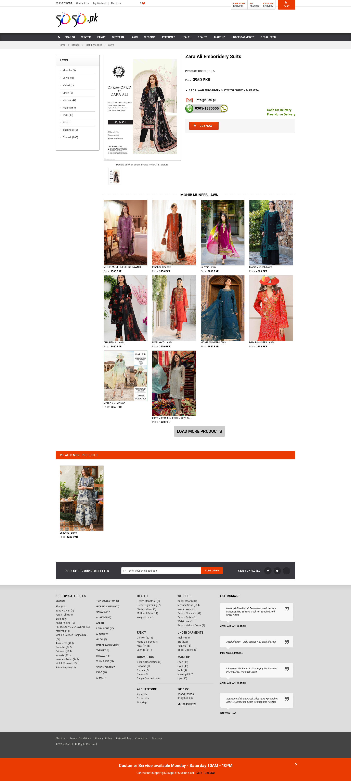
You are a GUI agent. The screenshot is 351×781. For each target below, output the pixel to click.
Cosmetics (145, 657)
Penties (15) (184, 645)
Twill (68, 115)
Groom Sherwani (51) (189, 613)
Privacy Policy (103, 738)
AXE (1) (100, 623)
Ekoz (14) (101, 672)
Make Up (184, 657)
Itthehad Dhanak (161, 267)
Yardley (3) (102, 650)
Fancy (141, 632)
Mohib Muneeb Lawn (260, 267)
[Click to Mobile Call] (189, 108)
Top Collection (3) (107, 601)
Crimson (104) (64, 651)
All (252, 3)
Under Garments (191, 632)
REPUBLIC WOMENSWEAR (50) (73, 626)
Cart (286, 6)
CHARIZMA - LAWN (114, 342)
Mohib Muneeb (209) (67, 663)
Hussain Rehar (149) (67, 659)
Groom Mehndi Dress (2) (191, 625)
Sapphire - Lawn (68, 532)
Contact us (141, 738)
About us (61, 738)
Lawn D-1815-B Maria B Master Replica (172, 417)
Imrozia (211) (63, 655)
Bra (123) (183, 641)
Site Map (141, 702)
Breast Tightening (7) (149, 605)
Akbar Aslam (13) (65, 622)
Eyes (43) (183, 666)
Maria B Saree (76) (147, 641)
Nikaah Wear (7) (186, 609)
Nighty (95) (184, 637)
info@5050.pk (206, 100)
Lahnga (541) (144, 649)
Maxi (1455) (143, 645)
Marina (69, 107)
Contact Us (82, 3)
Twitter (277, 570)
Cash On (268, 3)
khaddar (69, 70)
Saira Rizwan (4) (65, 610)
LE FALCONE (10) (105, 628)
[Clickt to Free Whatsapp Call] (224, 108)
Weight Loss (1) (146, 617)
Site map (157, 738)
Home (62, 45)
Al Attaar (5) (103, 617)
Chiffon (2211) (145, 637)
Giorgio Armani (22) (107, 606)
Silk (66, 122)
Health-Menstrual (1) (148, 601)
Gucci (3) (101, 639)
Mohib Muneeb (94, 45)
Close (296, 764)
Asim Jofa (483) (65, 643)
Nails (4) (182, 670)
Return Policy (123, 738)
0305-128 (64, 3)
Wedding (184, 596)
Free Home (239, 3)
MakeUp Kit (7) (186, 674)
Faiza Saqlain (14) (66, 667)
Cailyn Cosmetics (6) (148, 678)
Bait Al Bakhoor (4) (107, 645)
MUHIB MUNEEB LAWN (261, 342)
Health (142, 596)
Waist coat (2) (185, 621)
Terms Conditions (80, 738)
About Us (116, 3)
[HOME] (58, 37)
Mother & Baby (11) (147, 613)
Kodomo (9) (143, 666)
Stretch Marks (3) (146, 609)
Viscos (69, 100)
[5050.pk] (77, 19)
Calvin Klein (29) (105, 667)
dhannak (70, 129)
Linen (68, 92)
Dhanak (70, 137)
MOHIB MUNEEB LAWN (213, 342)
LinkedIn (286, 570)
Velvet (68, 85)
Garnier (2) (143, 670)
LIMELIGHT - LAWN (162, 342)
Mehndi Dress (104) (189, 605)
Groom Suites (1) (187, 617)
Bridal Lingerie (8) (187, 649)
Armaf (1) (101, 678)
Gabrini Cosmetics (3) (149, 662)
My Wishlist (99, 3)
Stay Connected (249, 570)
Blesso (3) (142, 674)
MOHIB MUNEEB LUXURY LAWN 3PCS (123, 267)
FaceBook (268, 570)
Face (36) (183, 662)
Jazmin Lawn (208, 267)
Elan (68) (61, 606)
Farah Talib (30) (64, 614)
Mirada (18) (102, 656)
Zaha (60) (61, 618)
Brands (76, 45)
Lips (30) (182, 678)
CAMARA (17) (103, 612)
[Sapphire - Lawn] (82, 498)
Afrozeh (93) (63, 631)
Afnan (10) (102, 634)
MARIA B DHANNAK (114, 402)
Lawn (68, 77)
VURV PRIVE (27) (105, 661)
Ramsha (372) (64, 647)
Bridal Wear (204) (187, 601)
